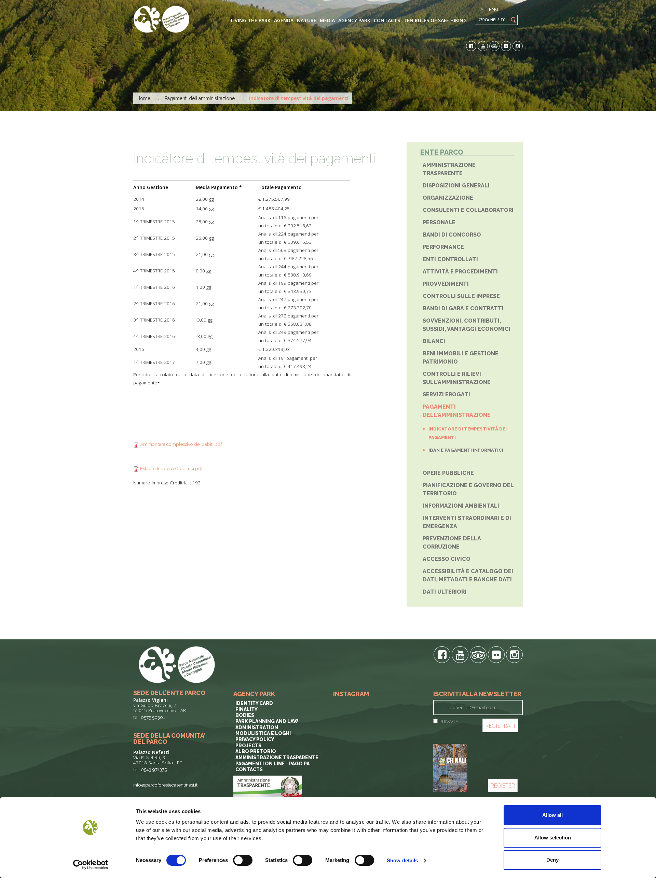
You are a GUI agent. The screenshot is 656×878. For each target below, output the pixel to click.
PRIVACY (449, 721)
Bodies (244, 715)
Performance (443, 247)
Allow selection (552, 837)
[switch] (242, 860)
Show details (402, 860)
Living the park (251, 20)
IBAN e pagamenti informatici (465, 450)
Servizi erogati (446, 394)
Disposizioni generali (456, 185)
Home (143, 98)
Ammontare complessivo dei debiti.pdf (181, 444)
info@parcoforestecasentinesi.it (165, 785)
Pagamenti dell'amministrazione (200, 98)
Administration (256, 727)
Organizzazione (448, 198)
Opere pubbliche (448, 473)
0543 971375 (154, 769)
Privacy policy (254, 739)
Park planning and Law (266, 721)
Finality (246, 709)
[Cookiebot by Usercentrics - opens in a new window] (91, 865)
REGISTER (503, 785)
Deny (552, 860)
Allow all (552, 815)
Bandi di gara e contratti (463, 308)
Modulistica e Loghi (263, 733)
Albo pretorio (255, 751)
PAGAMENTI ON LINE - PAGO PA (272, 763)
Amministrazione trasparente (276, 757)
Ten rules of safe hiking (435, 20)
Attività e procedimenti (460, 271)
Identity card (254, 703)
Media (327, 20)
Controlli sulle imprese (461, 296)
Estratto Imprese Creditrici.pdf (171, 468)
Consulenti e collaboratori (468, 210)
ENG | (495, 9)
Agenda (283, 20)
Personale (439, 222)
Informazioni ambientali (461, 505)
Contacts (387, 20)
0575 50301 (153, 717)
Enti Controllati (450, 259)
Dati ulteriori (444, 592)
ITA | (481, 9)
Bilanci (434, 341)
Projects (248, 745)
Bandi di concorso (452, 234)
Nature (306, 20)
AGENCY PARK (354, 20)
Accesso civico (446, 559)
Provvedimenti (446, 284)
